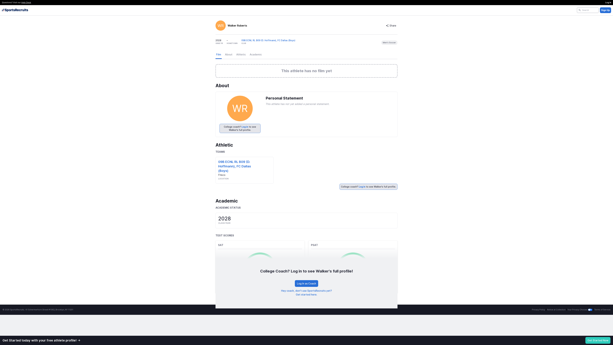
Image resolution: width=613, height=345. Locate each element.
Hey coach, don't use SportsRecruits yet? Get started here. (306, 292)
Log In (608, 2)
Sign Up (605, 10)
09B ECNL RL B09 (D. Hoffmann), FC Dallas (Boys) (268, 40)
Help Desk (26, 2)
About (228, 54)
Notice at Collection (556, 309)
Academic (256, 54)
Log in (245, 126)
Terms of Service (602, 309)
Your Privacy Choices (578, 309)
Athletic (241, 54)
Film (218, 54)
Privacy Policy (538, 309)
